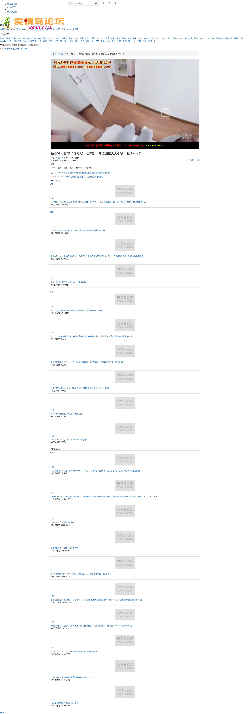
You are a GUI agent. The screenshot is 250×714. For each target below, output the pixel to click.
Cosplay (3, 41)
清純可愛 (89, 41)
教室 (45, 38)
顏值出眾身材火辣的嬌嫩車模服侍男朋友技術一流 (71, 677)
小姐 (98, 38)
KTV (39, 38)
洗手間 (64, 38)
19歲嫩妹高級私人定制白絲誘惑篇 (64, 703)
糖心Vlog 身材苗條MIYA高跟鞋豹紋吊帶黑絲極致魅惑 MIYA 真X (76, 310)
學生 (87, 38)
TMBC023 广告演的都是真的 (62, 522)
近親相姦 (219, 38)
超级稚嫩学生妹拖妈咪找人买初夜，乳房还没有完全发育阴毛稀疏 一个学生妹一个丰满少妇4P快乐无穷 (92, 625)
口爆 (45, 41)
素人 (82, 41)
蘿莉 (113, 41)
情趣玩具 (126, 41)
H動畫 (7, 38)
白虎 (97, 41)
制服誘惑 (228, 38)
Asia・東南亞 (72, 29)
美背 (151, 38)
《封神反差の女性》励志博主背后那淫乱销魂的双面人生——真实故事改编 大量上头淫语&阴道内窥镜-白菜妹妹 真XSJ (98, 202)
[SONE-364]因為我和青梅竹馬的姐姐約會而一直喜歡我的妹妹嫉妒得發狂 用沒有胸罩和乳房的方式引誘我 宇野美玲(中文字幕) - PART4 (105, 496)
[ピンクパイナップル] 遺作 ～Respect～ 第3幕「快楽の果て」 (76, 651)
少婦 (81, 38)
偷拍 (19, 38)
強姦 (201, 38)
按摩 (144, 41)
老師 (92, 38)
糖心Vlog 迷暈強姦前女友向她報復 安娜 (67, 413)
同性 (207, 38)
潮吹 (56, 41)
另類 (139, 41)
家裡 (76, 38)
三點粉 (157, 38)
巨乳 (135, 38)
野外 (58, 38)
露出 (150, 41)
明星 (119, 41)
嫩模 (107, 38)
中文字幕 (26, 38)
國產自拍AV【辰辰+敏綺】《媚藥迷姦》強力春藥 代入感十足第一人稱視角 (80, 388)
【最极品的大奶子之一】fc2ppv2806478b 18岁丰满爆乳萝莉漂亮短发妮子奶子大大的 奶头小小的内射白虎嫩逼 (95, 470)
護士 (241, 38)
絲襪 (236, 38)
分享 (190, 160)
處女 (169, 38)
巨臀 (146, 38)
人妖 (133, 41)
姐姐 (129, 38)
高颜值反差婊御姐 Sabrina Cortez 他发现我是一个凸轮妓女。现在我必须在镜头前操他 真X (87, 362)
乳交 (66, 41)
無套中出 (32, 41)
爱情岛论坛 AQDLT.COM (17, 48)
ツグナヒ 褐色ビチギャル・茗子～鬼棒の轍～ (69, 282)
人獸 (108, 41)
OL (102, 38)
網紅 (113, 38)
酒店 (34, 38)
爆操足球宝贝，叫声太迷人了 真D (64, 548)
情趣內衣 (17, 41)
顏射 (71, 41)
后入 (25, 41)
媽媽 (124, 38)
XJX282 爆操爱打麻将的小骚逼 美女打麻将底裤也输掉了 (81, 176)
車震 (70, 38)
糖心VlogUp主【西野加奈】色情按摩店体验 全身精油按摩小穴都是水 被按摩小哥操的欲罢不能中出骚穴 (92, 336)
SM (185, 38)
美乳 (140, 38)
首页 (54, 53)
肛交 (77, 41)
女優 (102, 41)
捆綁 (190, 38)
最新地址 (13, 6)
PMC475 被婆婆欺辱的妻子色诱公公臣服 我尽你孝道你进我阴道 (84, 172)
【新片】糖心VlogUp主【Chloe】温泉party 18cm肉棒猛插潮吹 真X (78, 230)
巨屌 (180, 38)
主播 (118, 38)
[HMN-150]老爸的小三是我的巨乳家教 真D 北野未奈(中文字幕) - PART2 (80, 574)
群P (61, 41)
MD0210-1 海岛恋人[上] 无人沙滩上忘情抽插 (69, 439)
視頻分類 (13, 4)
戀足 (196, 38)
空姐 (10, 41)
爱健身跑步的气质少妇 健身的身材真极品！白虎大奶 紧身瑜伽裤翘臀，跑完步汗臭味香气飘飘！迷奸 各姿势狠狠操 (97, 256)
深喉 (50, 41)
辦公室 (51, 38)
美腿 (175, 38)
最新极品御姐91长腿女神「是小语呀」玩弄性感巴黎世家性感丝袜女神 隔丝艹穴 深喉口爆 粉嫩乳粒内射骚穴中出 (96, 599)
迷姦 (212, 38)
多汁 (164, 38)
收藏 (196, 160)
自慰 (39, 41)
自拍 (14, 38)
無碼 (2, 38)
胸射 (155, 41)
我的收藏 (13, 12)
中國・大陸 (63, 53)
